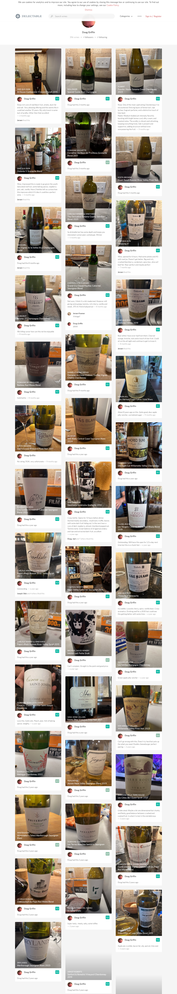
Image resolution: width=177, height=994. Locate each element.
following (103, 37)
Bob (25, 593)
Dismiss (88, 9)
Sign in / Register (153, 16)
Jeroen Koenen (79, 313)
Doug (69, 539)
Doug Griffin (29, 98)
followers (89, 37)
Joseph (20, 593)
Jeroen (19, 120)
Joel (74, 539)
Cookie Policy (113, 5)
